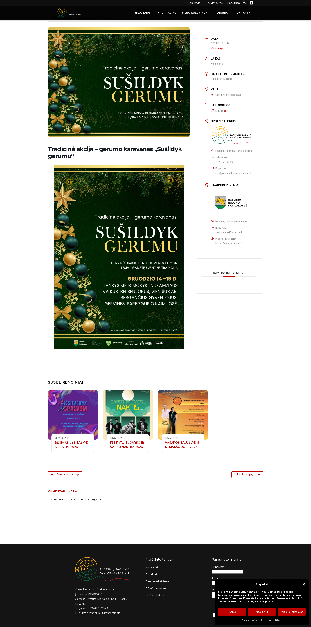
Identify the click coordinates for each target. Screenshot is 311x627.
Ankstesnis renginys (68, 474)
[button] (304, 584)
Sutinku (232, 611)
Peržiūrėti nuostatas (291, 611)
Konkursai (152, 567)
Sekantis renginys (244, 474)
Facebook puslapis (221, 78)
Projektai (151, 574)
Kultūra (219, 110)
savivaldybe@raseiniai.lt (229, 232)
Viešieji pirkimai (155, 595)
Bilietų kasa (233, 2)
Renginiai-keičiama (157, 581)
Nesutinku (262, 611)
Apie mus (194, 2)
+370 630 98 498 (224, 162)
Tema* (216, 578)
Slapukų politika (250, 620)
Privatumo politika (270, 620)
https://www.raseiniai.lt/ (229, 243)
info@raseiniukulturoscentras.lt (233, 173)
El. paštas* (218, 567)
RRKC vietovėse (213, 2)
